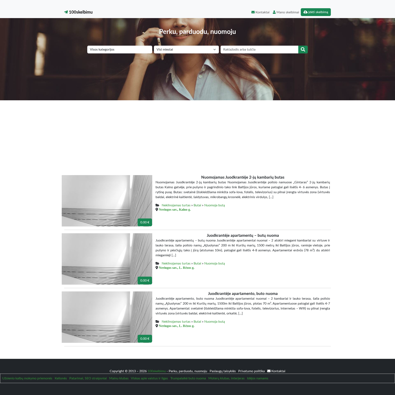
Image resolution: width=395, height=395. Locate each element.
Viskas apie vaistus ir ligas (149, 378)
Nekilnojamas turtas (176, 205)
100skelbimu (80, 12)
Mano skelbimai (287, 12)
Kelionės (61, 378)
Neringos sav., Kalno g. (175, 209)
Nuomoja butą (214, 205)
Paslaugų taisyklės (223, 371)
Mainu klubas (119, 378)
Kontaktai (262, 12)
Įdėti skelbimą (318, 12)
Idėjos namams (257, 378)
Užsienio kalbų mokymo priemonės (27, 378)
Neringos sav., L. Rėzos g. (176, 267)
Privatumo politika (252, 371)
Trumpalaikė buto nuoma (188, 378)
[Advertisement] (197, 131)
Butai (197, 205)
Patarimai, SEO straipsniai (88, 378)
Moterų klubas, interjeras (226, 378)
